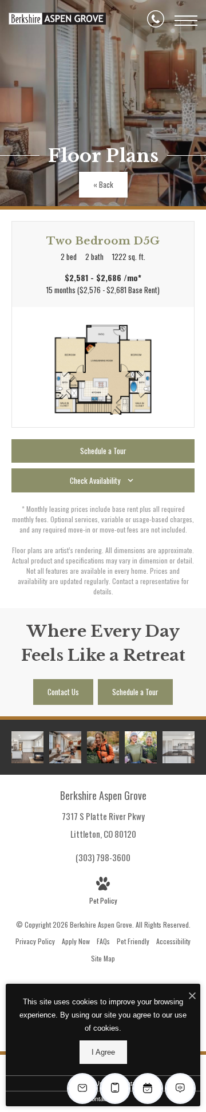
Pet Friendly (133, 941)
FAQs (103, 941)
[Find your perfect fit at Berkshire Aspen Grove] (141, 747)
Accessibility (173, 941)
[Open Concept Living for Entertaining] (27, 747)
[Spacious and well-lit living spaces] (65, 747)
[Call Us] (155, 20)
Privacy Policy (35, 941)
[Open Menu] (186, 20)
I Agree (103, 1052)
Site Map (103, 958)
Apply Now (76, 941)
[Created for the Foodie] (179, 747)
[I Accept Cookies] (192, 995)
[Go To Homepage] (57, 20)
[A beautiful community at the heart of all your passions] (103, 747)
